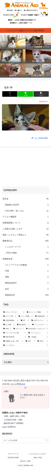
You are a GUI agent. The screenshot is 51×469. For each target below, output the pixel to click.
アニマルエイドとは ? (38, 454)
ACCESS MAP (13, 458)
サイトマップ (13, 454)
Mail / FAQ (38, 458)
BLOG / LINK (25, 461)
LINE (23, 384)
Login (4, 427)
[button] (41, 94)
